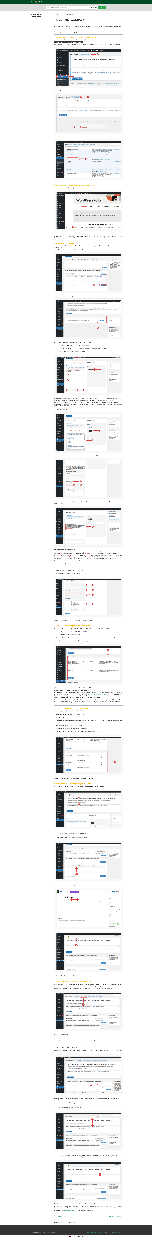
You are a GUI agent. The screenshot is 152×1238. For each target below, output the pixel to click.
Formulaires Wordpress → (116, 1216)
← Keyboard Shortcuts (60, 1216)
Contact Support (111, 2)
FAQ (119, 2)
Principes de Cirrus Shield (59, 2)
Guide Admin (82, 2)
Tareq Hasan (118, 1232)
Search (102, 7)
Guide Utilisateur (72, 2)
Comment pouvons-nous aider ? (70, 1210)
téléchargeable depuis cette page (98, 694)
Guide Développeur (94, 2)
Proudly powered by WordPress (95, 1232)
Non (72, 1222)
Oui (74, 1222)
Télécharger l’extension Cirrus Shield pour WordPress (68, 42)
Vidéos (103, 2)
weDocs (111, 1232)
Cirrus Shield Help (41, 1)
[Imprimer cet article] (122, 19)
